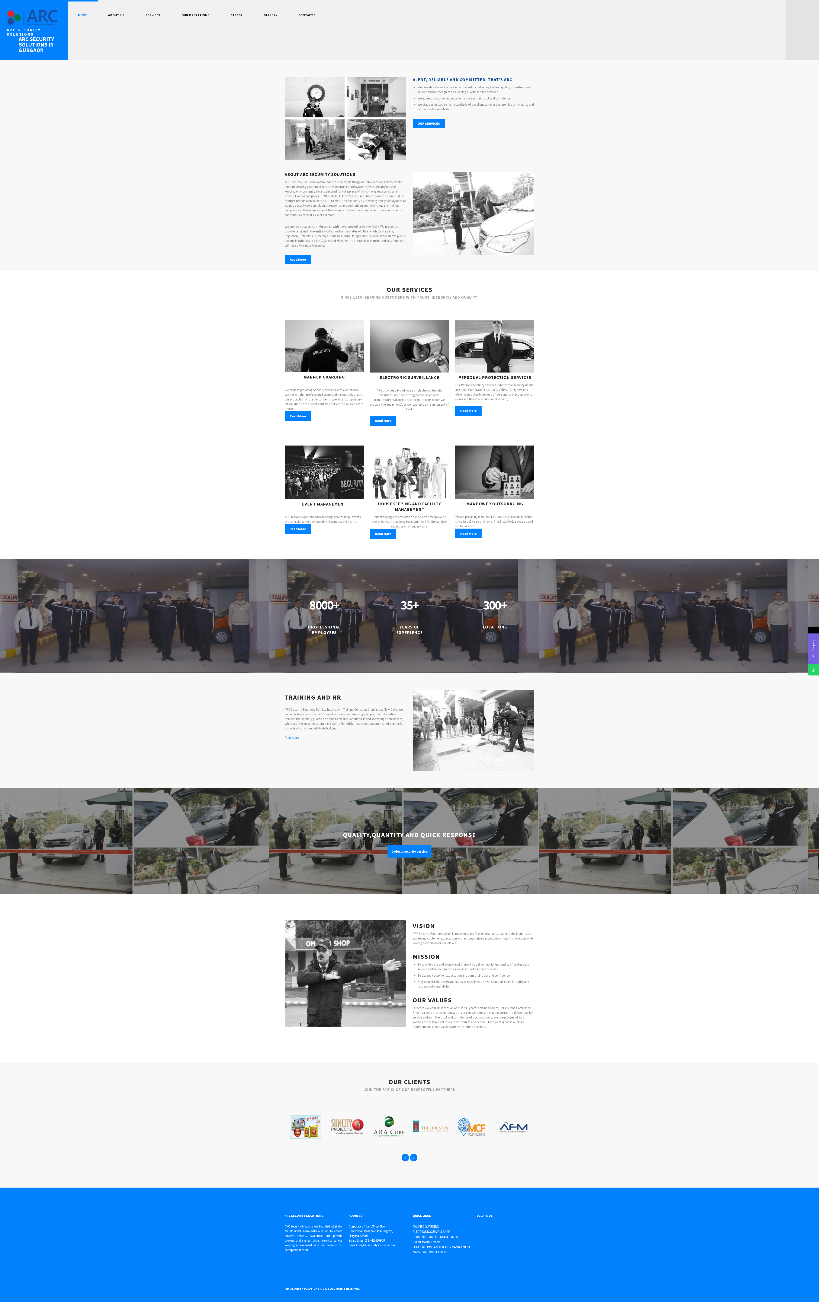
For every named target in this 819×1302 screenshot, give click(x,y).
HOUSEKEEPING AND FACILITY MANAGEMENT (441, 1247)
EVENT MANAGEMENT (426, 1242)
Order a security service (409, 851)
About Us (116, 15)
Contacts (307, 15)
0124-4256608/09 (375, 1240)
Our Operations (196, 15)
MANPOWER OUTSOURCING (430, 1252)
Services (152, 15)
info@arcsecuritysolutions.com (375, 1245)
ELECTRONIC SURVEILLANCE (431, 1232)
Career (237, 15)
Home (82, 15)
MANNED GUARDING (426, 1227)
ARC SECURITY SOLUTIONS (302, 1288)
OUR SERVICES (429, 123)
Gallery (270, 15)
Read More (298, 259)
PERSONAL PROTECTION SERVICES (435, 1237)
